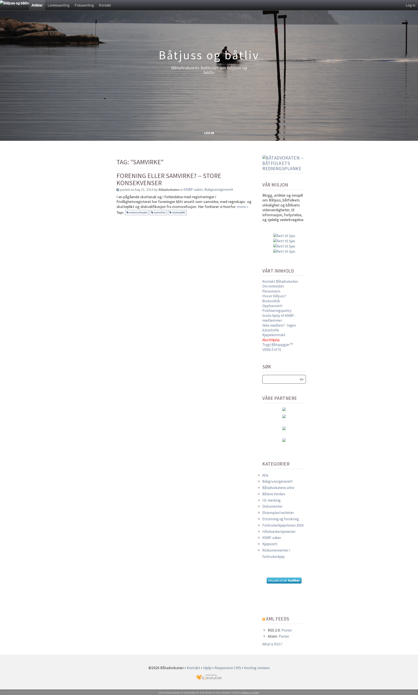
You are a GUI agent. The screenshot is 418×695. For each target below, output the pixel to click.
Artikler (37, 5)
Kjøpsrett (269, 544)
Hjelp (207, 667)
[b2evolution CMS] (209, 676)
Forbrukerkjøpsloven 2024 (282, 525)
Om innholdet (273, 286)
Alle (265, 475)
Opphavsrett (272, 305)
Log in (410, 5)
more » (242, 206)
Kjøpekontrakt (273, 335)
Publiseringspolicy (277, 310)
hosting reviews (257, 667)
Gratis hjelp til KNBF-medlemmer (278, 318)
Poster (286, 630)
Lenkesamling (58, 5)
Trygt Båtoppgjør (277, 344)
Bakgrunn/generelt (218, 189)
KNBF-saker (193, 189)
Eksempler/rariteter (278, 512)
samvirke (160, 212)
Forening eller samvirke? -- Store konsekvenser (168, 179)
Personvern (271, 291)
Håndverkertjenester (279, 531)
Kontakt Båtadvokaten (280, 281)
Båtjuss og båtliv (250, 692)
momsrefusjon (138, 212)
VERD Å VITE (271, 349)
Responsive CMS (227, 667)
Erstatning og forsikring (280, 519)
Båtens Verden (273, 494)
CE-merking (271, 500)
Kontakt (105, 5)
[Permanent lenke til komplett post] (117, 189)
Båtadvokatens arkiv (278, 487)
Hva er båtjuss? (274, 296)
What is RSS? (272, 644)
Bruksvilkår (271, 301)
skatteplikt (178, 212)
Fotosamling (84, 5)
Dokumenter (272, 506)
